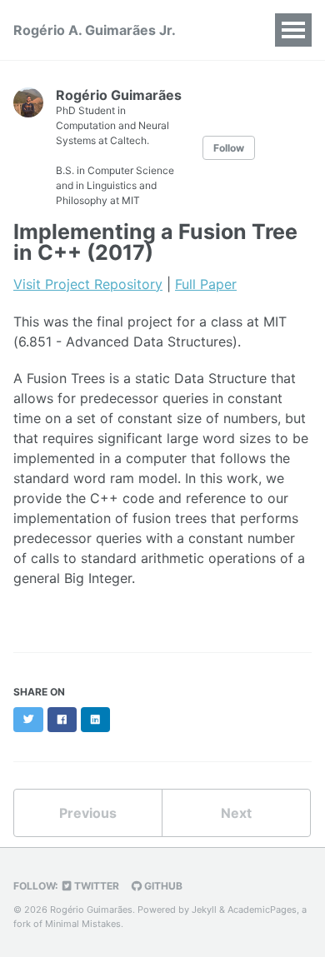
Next (236, 813)
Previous (88, 813)
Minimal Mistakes (83, 924)
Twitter (95, 886)
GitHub (162, 886)
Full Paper (206, 284)
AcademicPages (262, 909)
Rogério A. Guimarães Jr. (94, 30)
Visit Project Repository (87, 284)
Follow (228, 148)
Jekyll (204, 909)
